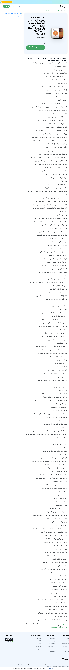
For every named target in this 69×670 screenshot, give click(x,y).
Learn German (52, 643)
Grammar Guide (37, 649)
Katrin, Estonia (66, 649)
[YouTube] (1, 659)
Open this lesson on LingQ (59, 628)
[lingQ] (63, 6)
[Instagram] (11, 659)
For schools (66, 645)
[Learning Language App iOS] (9, 639)
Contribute (66, 641)
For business (66, 646)
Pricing (67, 640)
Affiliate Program (37, 646)
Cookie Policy (49, 666)
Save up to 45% (7, 2)
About (67, 638)
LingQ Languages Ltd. (21, 664)
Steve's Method (65, 643)
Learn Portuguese (51, 646)
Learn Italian (52, 645)
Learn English (52, 638)
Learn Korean (52, 651)
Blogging (39, 640)
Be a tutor (39, 641)
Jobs (40, 643)
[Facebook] (8, 659)
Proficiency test (37, 645)
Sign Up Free (6, 6)
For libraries (66, 648)
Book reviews (49, 10)
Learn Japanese (51, 648)
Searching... (57, 10)
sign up (62, 624)
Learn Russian (52, 653)
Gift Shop (67, 651)
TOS (68, 666)
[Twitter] (4, 659)
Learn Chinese (52, 649)
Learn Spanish (52, 640)
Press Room (38, 648)
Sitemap (55, 666)
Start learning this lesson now (36, 48)
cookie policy (52, 668)
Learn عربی (64, 10)
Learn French (52, 641)
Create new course (62, 666)
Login (13, 6)
